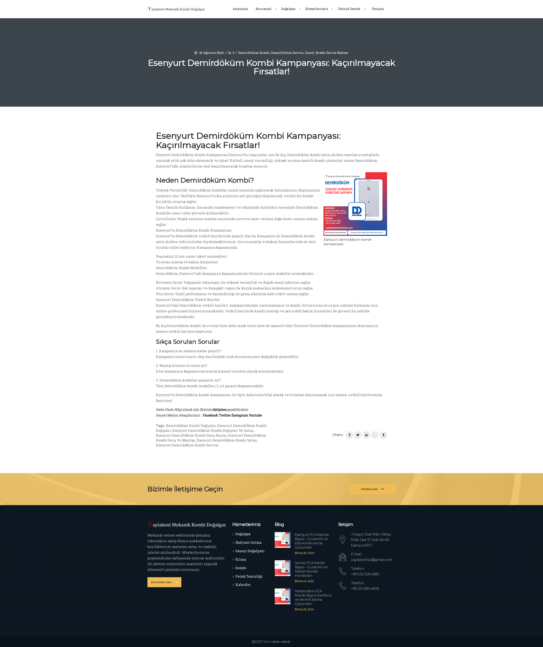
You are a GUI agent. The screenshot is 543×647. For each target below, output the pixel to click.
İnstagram (239, 415)
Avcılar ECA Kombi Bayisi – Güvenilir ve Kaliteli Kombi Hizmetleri (311, 569)
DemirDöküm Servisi (287, 52)
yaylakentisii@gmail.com (371, 560)
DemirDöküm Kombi (254, 52)
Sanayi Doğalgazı (249, 551)
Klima (240, 559)
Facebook (210, 415)
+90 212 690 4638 (365, 589)
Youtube (254, 415)
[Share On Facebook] (349, 435)
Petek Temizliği (248, 576)
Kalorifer (243, 584)
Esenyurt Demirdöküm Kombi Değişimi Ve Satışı (212, 430)
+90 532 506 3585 (365, 574)
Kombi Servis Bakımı (331, 52)
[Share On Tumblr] (383, 435)
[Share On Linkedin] (366, 435)
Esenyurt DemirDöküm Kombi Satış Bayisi (191, 435)
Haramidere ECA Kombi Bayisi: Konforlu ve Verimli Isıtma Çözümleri (313, 597)
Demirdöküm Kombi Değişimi (191, 425)
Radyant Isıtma (248, 542)
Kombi (240, 568)
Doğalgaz (243, 534)
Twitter (224, 415)
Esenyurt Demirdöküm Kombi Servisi (187, 445)
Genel (309, 52)
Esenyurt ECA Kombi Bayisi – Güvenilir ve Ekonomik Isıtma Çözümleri (312, 541)
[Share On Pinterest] (375, 435)
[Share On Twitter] (358, 435)
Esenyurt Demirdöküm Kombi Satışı (227, 440)
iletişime (219, 409)
